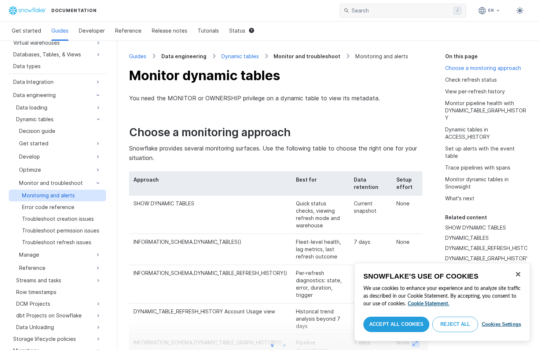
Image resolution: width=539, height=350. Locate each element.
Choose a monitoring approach (483, 68)
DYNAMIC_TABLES (467, 238)
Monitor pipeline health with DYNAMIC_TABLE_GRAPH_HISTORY (485, 110)
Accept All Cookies (396, 324)
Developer (92, 30)
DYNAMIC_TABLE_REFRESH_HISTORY (490, 248)
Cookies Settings (501, 324)
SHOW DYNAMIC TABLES (475, 227)
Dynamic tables (240, 56)
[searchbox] (401, 10)
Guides (60, 30)
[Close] (518, 274)
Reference (128, 30)
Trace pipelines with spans (477, 167)
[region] (442, 302)
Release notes (169, 30)
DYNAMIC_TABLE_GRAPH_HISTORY (487, 258)
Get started (26, 30)
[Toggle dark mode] (520, 10)
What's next (459, 198)
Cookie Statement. (428, 303)
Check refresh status (471, 80)
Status (237, 30)
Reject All (455, 324)
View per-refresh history (475, 91)
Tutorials (208, 30)
